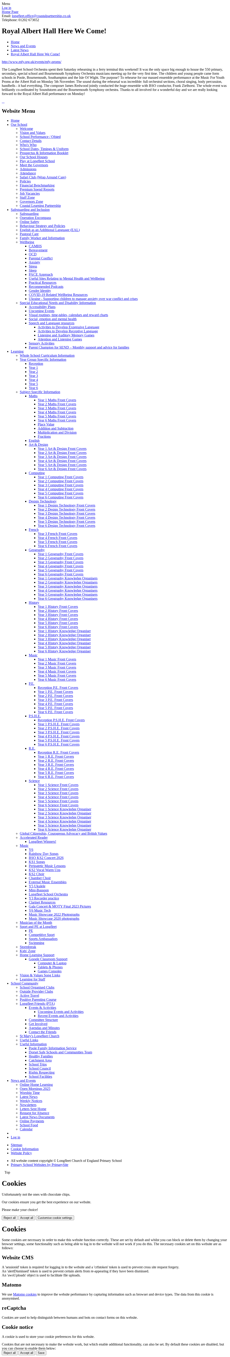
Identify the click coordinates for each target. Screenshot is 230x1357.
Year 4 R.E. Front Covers (56, 769)
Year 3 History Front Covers (58, 615)
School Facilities (40, 1076)
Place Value (46, 424)
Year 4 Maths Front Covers (57, 412)
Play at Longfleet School (37, 161)
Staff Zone (27, 197)
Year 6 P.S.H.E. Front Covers (59, 744)
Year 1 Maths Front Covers (57, 400)
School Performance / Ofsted (40, 137)
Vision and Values (32, 133)
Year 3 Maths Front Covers (57, 408)
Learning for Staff (32, 979)
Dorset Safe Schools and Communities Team (60, 1052)
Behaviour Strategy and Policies (42, 226)
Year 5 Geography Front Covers (60, 570)
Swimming (36, 943)
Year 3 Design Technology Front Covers (66, 513)
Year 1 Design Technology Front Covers (66, 505)
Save (41, 1353)
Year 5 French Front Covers (57, 542)
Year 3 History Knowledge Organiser (64, 639)
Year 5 (33, 384)
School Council (40, 1068)
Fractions (44, 436)
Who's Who (28, 145)
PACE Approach (41, 274)
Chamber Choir (40, 878)
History (34, 602)
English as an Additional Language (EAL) (50, 230)
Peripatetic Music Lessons (47, 866)
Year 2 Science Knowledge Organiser (64, 813)
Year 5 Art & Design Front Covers (62, 465)
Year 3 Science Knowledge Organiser (64, 817)
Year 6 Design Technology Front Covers (66, 525)
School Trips (38, 1064)
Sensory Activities (41, 343)
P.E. (31, 683)
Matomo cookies (25, 1294)
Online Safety (29, 222)
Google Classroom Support (48, 959)
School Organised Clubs (37, 987)
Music (33, 655)
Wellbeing (27, 242)
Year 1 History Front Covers (58, 607)
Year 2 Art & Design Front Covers (62, 453)
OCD (33, 254)
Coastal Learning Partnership (40, 205)
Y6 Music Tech (40, 910)
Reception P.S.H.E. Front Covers (61, 720)
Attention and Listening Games (60, 339)
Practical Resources (42, 282)
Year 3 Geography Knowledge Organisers (67, 586)
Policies (25, 181)
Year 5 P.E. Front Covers (55, 708)
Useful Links (29, 1040)
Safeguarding (29, 214)
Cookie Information (25, 1149)
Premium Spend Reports (37, 189)
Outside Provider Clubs (36, 991)
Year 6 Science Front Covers (58, 805)
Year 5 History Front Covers (58, 623)
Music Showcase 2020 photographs (54, 918)
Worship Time (30, 1093)
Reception (36, 363)
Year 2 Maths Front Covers (57, 404)
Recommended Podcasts (46, 287)
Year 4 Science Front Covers (58, 797)
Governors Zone (31, 201)
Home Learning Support (37, 955)
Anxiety (34, 262)
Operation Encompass (35, 218)
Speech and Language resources (51, 323)
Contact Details (31, 141)
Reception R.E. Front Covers (58, 752)
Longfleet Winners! (42, 841)
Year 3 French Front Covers (57, 534)
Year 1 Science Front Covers (58, 785)
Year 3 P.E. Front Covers (55, 700)
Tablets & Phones (50, 967)
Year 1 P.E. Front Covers (55, 692)
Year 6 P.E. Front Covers (55, 712)
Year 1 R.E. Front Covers (56, 756)
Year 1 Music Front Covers (57, 659)
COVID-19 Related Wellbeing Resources (58, 295)
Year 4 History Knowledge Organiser (64, 643)
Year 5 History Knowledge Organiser (64, 647)
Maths (33, 396)
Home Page (10, 12)
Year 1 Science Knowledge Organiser (64, 809)
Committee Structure (43, 1020)
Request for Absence (34, 1113)
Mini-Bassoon (39, 890)
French (34, 530)
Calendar (26, 1129)
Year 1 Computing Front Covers (60, 477)
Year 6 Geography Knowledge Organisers (67, 598)
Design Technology (43, 501)
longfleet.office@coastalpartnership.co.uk (41, 16)
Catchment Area (40, 1060)
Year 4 (33, 380)
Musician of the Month (36, 922)
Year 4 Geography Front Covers (60, 566)
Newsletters (28, 1105)
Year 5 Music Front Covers (57, 675)
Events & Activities (42, 1008)
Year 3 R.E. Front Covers (56, 764)
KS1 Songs (37, 862)
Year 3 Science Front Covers (58, 793)
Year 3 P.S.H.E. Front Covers (59, 732)
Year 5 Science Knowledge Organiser (64, 825)
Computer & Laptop (52, 963)
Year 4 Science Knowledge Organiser (64, 821)
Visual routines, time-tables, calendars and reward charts (68, 315)
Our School (19, 124)
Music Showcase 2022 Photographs (54, 914)
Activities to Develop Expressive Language (68, 327)
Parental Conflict (41, 258)
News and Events (23, 46)
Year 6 (33, 388)
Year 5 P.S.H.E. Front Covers (59, 740)
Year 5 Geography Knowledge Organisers (67, 594)
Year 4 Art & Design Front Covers (62, 461)
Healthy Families (41, 1056)
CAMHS (35, 246)
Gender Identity (40, 291)
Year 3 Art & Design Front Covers (62, 457)
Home (15, 42)
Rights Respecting (42, 1072)
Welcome (26, 129)
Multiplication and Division (57, 432)
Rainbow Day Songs (43, 854)
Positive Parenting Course (38, 999)
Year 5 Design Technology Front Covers (66, 521)
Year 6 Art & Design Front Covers (62, 469)
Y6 (31, 850)
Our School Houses (34, 157)
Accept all (26, 1217)
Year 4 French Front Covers (57, 538)
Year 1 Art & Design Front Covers (62, 449)
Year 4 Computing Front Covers (60, 489)
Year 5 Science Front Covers (58, 801)
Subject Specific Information (40, 392)
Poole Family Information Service (53, 1048)
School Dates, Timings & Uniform (44, 149)
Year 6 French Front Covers (57, 546)
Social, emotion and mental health (53, 319)
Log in (6, 8)
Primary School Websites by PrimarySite (39, 1165)
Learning (17, 351)
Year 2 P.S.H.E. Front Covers (59, 728)
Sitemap (16, 1145)
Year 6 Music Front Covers (57, 679)
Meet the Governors (34, 165)
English (34, 440)
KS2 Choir (36, 874)
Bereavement (38, 250)
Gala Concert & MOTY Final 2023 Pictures (60, 906)
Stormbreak (28, 947)
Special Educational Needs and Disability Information (58, 303)
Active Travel (29, 995)
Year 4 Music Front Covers (57, 671)
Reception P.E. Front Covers (58, 688)
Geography (37, 550)
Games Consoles (50, 971)
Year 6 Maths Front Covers (57, 420)
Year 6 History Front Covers (58, 627)
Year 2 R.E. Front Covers (56, 760)
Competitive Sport (42, 935)
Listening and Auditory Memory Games (66, 335)
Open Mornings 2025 (35, 1089)
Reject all (10, 1217)
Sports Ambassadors (43, 939)
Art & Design (38, 444)
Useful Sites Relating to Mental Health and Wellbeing (67, 278)
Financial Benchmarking (37, 185)
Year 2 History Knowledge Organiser (64, 635)
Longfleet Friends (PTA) (37, 1003)
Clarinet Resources (42, 902)
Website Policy (21, 1153)
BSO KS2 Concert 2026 (46, 858)
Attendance (28, 173)
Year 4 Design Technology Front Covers (66, 517)
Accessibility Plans (42, 307)
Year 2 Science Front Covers (58, 789)
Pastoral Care (29, 234)
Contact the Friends (42, 1032)
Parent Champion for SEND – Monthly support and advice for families (79, 347)
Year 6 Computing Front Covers (60, 497)
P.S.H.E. (35, 716)
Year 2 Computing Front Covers (60, 481)
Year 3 (33, 376)
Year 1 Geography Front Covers (60, 554)
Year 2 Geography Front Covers (60, 558)
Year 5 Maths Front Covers (57, 416)
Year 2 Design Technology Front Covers (66, 509)
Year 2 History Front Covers (58, 611)
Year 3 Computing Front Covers (60, 485)
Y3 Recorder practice (44, 898)
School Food (29, 1125)
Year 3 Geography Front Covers (60, 562)
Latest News (20, 50)
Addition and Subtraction (55, 428)
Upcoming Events (41, 311)
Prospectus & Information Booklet (44, 153)
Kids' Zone (27, 951)
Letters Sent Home (33, 1109)
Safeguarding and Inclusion (30, 210)
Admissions (28, 169)
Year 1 (33, 368)
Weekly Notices (31, 1101)
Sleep (33, 270)
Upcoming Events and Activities (61, 1012)
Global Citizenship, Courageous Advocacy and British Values (63, 833)
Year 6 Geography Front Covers (60, 574)
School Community (24, 983)
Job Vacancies (30, 193)
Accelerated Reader (34, 837)
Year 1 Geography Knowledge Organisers (67, 578)
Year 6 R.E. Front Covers (56, 777)
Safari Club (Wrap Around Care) (43, 177)
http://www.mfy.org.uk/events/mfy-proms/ (31, 62)
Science (34, 781)
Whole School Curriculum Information (47, 355)
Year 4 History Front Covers (58, 619)
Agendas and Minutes (44, 1028)
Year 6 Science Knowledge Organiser (64, 829)
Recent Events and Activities (58, 1016)
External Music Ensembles (47, 882)
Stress (33, 266)
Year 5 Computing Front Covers (60, 493)
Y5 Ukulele (37, 886)
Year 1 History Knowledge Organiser (64, 631)
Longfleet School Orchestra (48, 894)
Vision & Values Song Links (40, 975)
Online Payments (32, 1121)
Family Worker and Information (42, 238)
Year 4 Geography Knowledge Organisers (67, 590)
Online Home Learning (36, 1085)
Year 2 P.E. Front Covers (55, 696)
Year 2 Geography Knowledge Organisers (67, 582)
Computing (37, 473)
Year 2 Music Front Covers (57, 663)
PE (31, 931)
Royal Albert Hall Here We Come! (35, 54)
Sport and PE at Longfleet (38, 927)
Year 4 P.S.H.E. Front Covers (59, 736)
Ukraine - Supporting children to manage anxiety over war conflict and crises (83, 299)
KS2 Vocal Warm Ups (44, 870)
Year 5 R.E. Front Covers (56, 773)
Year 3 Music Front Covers (57, 667)
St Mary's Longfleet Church (39, 1036)
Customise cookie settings (55, 1217)
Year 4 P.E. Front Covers (55, 704)
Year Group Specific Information (43, 359)
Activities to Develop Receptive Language (68, 331)
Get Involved (38, 1024)
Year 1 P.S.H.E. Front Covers (59, 724)
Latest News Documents (37, 1117)
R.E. (32, 748)
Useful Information (33, 1044)
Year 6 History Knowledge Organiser (64, 651)
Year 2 (33, 372)
